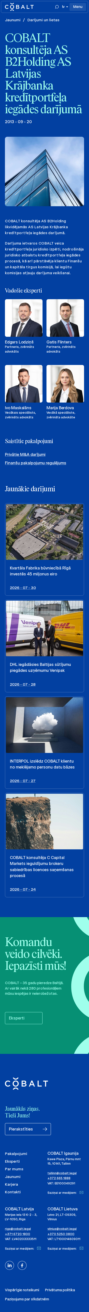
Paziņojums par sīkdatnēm (27, 1299)
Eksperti (12, 1161)
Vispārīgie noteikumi (22, 1290)
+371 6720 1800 (17, 1234)
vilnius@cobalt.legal (62, 1229)
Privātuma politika (60, 1290)
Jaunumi (13, 20)
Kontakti (13, 1192)
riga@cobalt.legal (18, 1229)
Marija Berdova (60, 408)
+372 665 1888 (58, 1178)
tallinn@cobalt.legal (62, 1173)
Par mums (14, 1169)
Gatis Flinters (59, 342)
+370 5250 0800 (60, 1234)
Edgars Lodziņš (19, 342)
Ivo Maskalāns (18, 408)
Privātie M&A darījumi (25, 454)
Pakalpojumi (16, 1153)
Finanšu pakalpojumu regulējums (35, 463)
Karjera (11, 1184)
